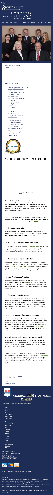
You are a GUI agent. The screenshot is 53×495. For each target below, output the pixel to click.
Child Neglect (11, 113)
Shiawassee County (10, 444)
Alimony (10, 109)
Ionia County (8, 425)
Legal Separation (12, 133)
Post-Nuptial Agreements (15, 122)
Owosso (7, 438)
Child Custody (12, 100)
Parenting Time (12, 104)
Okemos (7, 436)
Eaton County (8, 418)
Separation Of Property (14, 94)
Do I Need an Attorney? (14, 132)
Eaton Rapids (8, 416)
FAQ (9, 130)
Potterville (7, 442)
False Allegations (12, 117)
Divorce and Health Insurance (16, 98)
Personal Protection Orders (15, 124)
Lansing (7, 431)
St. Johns (7, 446)
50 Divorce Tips (12, 90)
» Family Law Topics (11, 83)
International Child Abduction (16, 128)
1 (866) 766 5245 (21, 13)
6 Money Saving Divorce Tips (16, 92)
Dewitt (7, 411)
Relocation (11, 119)
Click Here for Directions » (9, 457)
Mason (7, 433)
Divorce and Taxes (13, 96)
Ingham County (9, 423)
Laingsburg (8, 429)
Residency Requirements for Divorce (18, 87)
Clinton (7, 407)
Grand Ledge (8, 422)
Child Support (11, 107)
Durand (7, 413)
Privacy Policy (36, 490)
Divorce (20, 376)
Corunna (7, 409)
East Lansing (8, 414)
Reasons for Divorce (10, 383)
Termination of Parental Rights (16, 115)
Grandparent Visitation (14, 102)
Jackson (7, 427)
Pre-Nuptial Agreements (14, 120)
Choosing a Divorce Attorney (15, 89)
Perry (6, 440)
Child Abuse (11, 111)
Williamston (8, 447)
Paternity (10, 105)
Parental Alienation (13, 135)
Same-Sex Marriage (13, 126)
